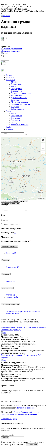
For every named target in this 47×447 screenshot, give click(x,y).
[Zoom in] (43, 145)
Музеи (14, 82)
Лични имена (17, 95)
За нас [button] (8, 111)
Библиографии (17, 109)
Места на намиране (19, 201)
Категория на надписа (10, 304)
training (14, 122)
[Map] (23, 168)
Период (4, 220)
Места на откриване (19, 102)
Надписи (10, 77)
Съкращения (16, 89)
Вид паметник (7, 288)
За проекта (15, 120)
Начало (9, 75)
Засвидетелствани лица (21, 93)
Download (32, 414)
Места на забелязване (10, 204)
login (15, 419)
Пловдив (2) (11, 253)
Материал (6, 274)
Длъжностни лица (19, 98)
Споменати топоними (20, 104)
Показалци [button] (10, 80)
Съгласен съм (32, 445)
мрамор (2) (10, 281)
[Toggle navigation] (2, 71)
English (9, 127)
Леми (13, 86)
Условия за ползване (19, 125)
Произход (5, 260)
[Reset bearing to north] (43, 152)
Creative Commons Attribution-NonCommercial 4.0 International (20, 413)
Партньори (15, 118)
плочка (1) (10, 295)
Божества (15, 100)
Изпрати (5, 438)
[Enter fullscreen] (43, 140)
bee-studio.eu (6, 419)
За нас (13, 113)
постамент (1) (12, 297)
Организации (17, 84)
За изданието (16, 116)
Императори (16, 91)
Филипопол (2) (12, 267)
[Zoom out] (43, 149)
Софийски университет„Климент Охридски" (11, 50)
